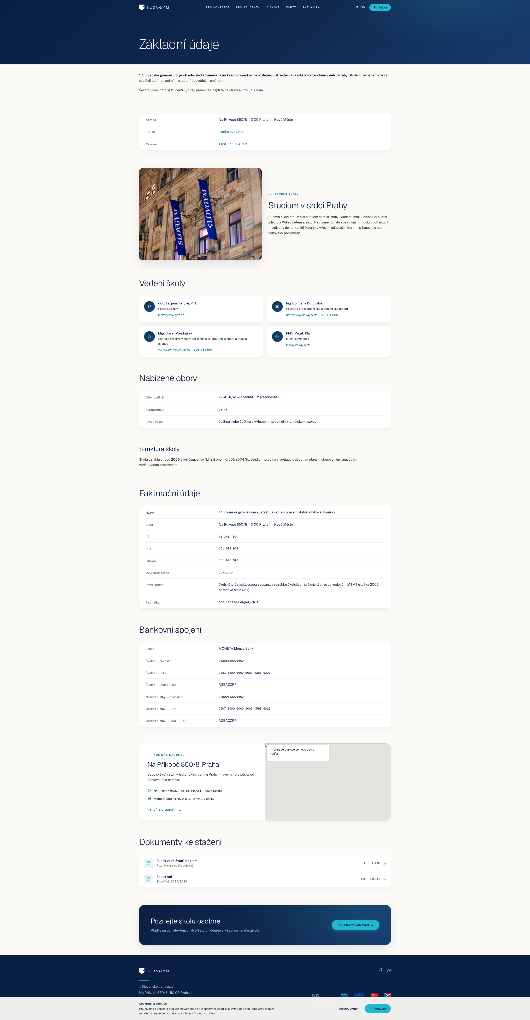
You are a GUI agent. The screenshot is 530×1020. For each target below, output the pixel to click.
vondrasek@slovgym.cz (174, 349)
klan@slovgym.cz (298, 345)
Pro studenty (248, 7)
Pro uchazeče (217, 7)
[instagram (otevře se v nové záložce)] (389, 970)
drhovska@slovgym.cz (301, 315)
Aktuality (311, 7)
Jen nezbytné (348, 1008)
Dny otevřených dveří (355, 925)
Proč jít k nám (252, 90)
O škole (273, 7)
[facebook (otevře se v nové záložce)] (380, 970)
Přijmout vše (378, 1008)
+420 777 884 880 (233, 144)
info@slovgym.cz (232, 132)
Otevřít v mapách (164, 810)
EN (363, 7)
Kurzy (291, 7)
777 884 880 (329, 315)
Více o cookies (204, 1013)
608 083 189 (203, 349)
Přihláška (380, 7)
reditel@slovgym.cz (171, 315)
